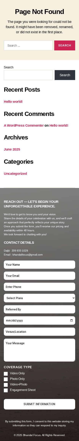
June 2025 (12, 149)
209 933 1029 (20, 250)
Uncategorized (15, 174)
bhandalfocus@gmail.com (27, 254)
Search (8, 67)
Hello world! (13, 102)
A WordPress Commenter (24, 125)
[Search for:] (27, 46)
